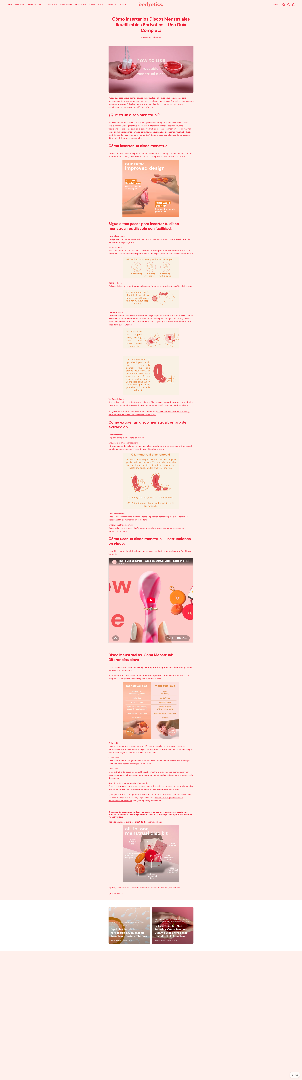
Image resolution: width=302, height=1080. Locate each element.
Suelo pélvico (159, 965)
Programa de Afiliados (105, 981)
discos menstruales (146, 98)
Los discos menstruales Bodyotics (176, 132)
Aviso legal (99, 990)
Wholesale (158, 985)
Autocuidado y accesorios (165, 969)
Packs (156, 973)
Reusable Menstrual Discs (159, 888)
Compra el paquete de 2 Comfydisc (166, 794)
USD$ (275, 4)
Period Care (146, 888)
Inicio (97, 961)
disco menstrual (153, 422)
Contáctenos (101, 973)
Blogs (97, 985)
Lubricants (158, 977)
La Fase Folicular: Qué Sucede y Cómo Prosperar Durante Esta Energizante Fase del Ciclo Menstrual (172, 931)
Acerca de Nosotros (104, 969)
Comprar (99, 965)
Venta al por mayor (103, 977)
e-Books (99, 994)
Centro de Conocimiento (164, 981)
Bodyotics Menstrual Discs (121, 888)
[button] (15, 4)
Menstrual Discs (136, 888)
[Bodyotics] (151, 4)
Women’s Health (174, 888)
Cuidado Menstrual (162, 961)
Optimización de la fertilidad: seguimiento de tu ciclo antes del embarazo (129, 933)
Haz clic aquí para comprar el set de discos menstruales (135, 822)
